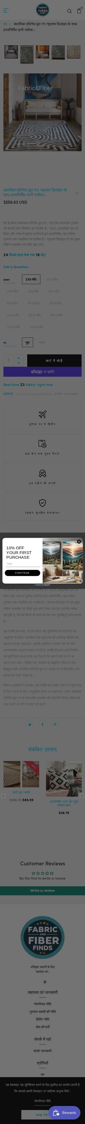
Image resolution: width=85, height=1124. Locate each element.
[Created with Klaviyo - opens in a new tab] (42, 585)
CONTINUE (22, 573)
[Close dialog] (79, 542)
